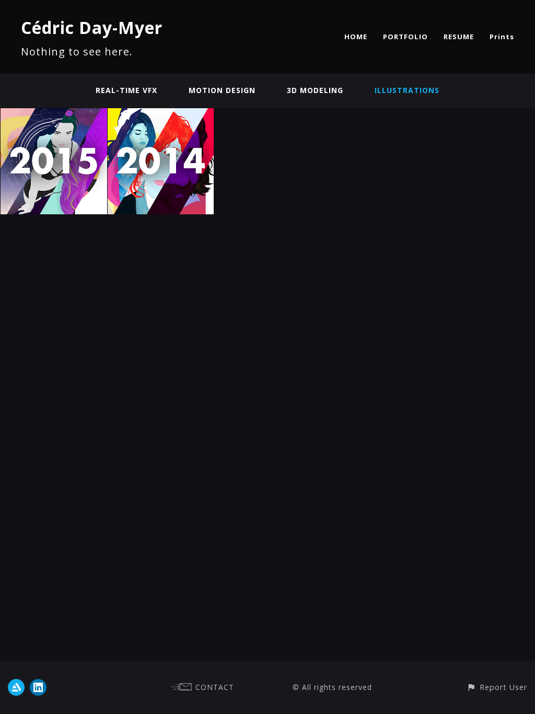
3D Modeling (315, 90)
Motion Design (222, 90)
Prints (502, 36)
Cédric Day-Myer (91, 27)
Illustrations (407, 90)
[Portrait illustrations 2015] (54, 114)
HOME (355, 36)
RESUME (459, 36)
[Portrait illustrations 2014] (161, 114)
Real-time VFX (126, 90)
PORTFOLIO (405, 36)
